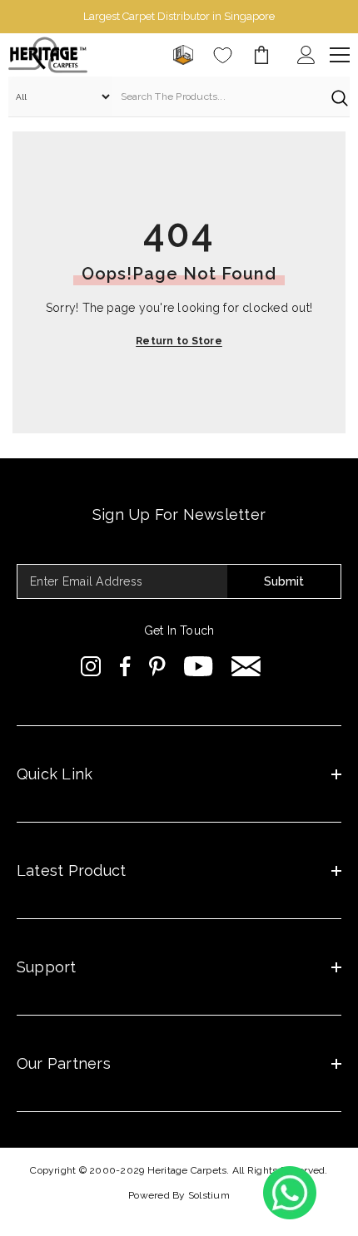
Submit (284, 581)
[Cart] (261, 55)
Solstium (209, 1195)
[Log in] (306, 55)
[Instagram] (91, 666)
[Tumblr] (246, 666)
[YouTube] (198, 666)
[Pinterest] (157, 666)
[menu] (340, 55)
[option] (179, 16)
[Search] (179, 97)
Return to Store (179, 341)
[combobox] (217, 96)
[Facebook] (125, 666)
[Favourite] (222, 55)
